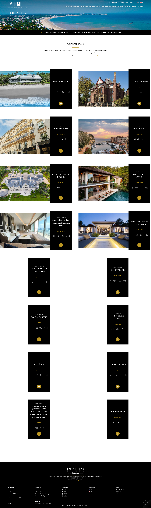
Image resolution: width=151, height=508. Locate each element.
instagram (66, 495)
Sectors (127, 6)
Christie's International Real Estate (112, 6)
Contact (133, 6)
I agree (78, 480)
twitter (65, 491)
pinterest (65, 496)
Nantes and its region (90, 33)
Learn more (74, 480)
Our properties (75, 6)
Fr (139, 2)
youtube (65, 493)
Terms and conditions (121, 489)
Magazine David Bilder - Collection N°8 (122, 2)
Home (17, 9)
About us (140, 6)
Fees (117, 493)
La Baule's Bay (50, 33)
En (142, 2)
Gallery (98, 6)
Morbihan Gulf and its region (69, 33)
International (116, 33)
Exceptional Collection (88, 6)
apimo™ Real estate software (83, 505)
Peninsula (105, 33)
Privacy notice (119, 491)
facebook (65, 489)
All (42, 33)
